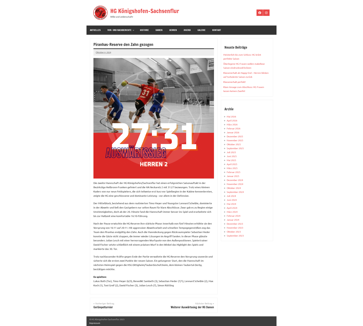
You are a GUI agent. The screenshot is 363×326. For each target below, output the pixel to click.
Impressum (94, 323)
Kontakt (216, 30)
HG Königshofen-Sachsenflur (144, 11)
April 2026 (232, 120)
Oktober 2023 (234, 231)
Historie (144, 30)
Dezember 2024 (235, 180)
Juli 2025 (231, 152)
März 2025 (232, 168)
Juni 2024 (232, 199)
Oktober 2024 (234, 187)
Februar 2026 (233, 128)
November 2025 (235, 140)
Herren (173, 30)
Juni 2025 (232, 156)
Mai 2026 (231, 116)
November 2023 (235, 227)
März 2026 (232, 124)
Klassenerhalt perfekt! (234, 81)
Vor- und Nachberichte (119, 30)
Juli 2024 (231, 195)
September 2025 (235, 148)
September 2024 (235, 191)
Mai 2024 (231, 203)
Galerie (201, 30)
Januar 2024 (233, 219)
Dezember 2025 (235, 136)
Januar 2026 (233, 132)
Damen (159, 30)
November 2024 (235, 183)
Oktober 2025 (234, 144)
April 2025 (232, 164)
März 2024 (232, 211)
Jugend (187, 30)
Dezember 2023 (235, 223)
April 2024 (232, 207)
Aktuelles (95, 30)
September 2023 (235, 235)
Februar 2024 (233, 215)
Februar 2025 (233, 172)
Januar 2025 (233, 176)
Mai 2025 (231, 160)
